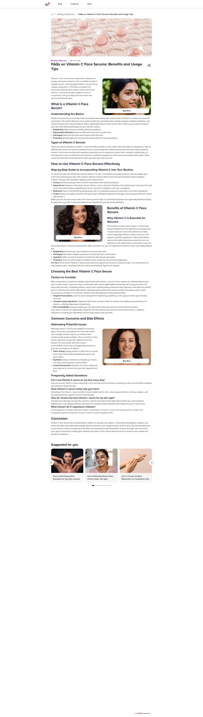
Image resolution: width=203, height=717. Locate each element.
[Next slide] (152, 462)
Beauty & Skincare (65, 14)
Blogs (60, 4)
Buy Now (127, 111)
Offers (89, 4)
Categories (75, 4)
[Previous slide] (51, 462)
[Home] (52, 14)
